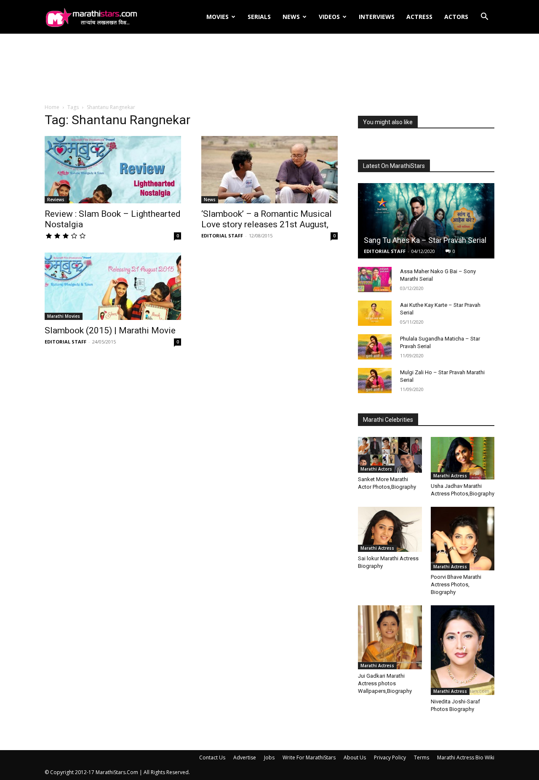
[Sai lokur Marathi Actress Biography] (390, 529)
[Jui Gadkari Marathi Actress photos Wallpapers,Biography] (390, 637)
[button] (484, 17)
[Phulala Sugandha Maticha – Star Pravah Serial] (375, 346)
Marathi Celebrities (388, 419)
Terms (421, 757)
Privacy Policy (390, 757)
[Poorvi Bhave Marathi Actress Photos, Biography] (463, 539)
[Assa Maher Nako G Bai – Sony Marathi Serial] (375, 279)
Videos (329, 17)
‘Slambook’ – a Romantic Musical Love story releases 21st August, (266, 219)
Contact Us (212, 757)
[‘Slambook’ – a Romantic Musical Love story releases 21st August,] (269, 169)
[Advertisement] (269, 69)
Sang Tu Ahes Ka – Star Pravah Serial (425, 240)
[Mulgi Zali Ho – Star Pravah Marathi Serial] (375, 380)
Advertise (244, 757)
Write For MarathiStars (309, 757)
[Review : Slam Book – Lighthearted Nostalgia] (113, 169)
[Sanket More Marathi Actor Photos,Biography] (390, 455)
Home (52, 107)
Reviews (55, 199)
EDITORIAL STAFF (222, 235)
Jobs (269, 757)
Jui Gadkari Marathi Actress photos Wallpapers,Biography (385, 683)
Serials (259, 17)
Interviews (377, 17)
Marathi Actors (376, 469)
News (291, 17)
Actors (456, 17)
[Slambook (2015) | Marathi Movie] (113, 286)
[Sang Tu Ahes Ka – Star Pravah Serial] (426, 220)
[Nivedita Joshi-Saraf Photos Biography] (463, 650)
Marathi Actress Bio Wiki (465, 757)
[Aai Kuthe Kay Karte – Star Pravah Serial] (375, 313)
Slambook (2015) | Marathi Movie (110, 330)
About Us (355, 757)
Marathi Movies (63, 316)
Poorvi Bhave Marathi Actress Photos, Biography (456, 584)
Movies (217, 17)
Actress (419, 17)
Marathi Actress (450, 476)
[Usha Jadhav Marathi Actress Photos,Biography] (463, 458)
